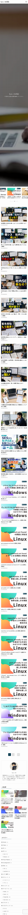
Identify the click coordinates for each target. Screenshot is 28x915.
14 (18, 754)
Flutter (5, 845)
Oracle (5, 894)
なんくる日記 (5, 2)
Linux (5, 854)
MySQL (5, 891)
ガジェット (6, 877)
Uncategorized (7, 862)
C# (5, 908)
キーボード (6, 880)
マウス (5, 882)
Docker (5, 842)
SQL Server (6, 899)
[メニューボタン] (26, 2)
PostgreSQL (6, 897)
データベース (7, 888)
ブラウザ (6, 902)
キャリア (6, 885)
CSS (5, 868)
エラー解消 (6, 874)
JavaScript (6, 871)
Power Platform (7, 859)
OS (5, 851)
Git (4, 848)
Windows (6, 856)
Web (5, 865)
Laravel (6, 911)
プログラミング (8, 905)
